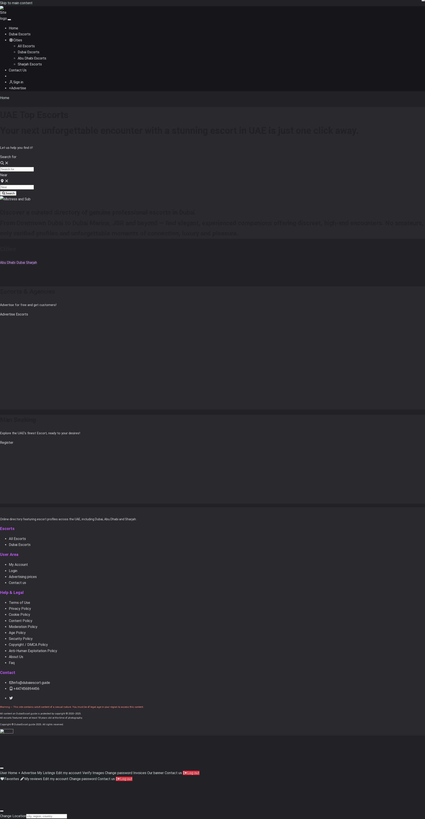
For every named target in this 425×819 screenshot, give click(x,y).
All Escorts (26, 46)
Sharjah (31, 262)
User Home (8, 773)
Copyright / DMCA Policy (28, 645)
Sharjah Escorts (30, 64)
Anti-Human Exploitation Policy (33, 651)
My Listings (46, 773)
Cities (17, 40)
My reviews (33, 779)
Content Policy (20, 621)
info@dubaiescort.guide (31, 683)
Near (3, 175)
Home (13, 28)
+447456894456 (26, 689)
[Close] (2, 768)
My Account (18, 565)
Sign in (18, 82)
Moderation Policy (23, 627)
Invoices (139, 773)
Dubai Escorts (20, 34)
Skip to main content (16, 3)
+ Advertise (27, 773)
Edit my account (68, 773)
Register (6, 442)
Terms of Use (19, 603)
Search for (8, 157)
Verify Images (93, 773)
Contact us (17, 583)
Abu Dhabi (7, 262)
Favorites (11, 779)
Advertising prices (23, 577)
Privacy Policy (20, 609)
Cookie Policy (19, 614)
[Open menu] (9, 19)
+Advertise (17, 88)
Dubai (20, 262)
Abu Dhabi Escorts (32, 58)
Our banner (155, 773)
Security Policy (21, 639)
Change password (118, 773)
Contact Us (18, 70)
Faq (12, 663)
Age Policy (17, 633)
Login (13, 571)
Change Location (13, 816)
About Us (16, 657)
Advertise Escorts (14, 314)
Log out (193, 773)
